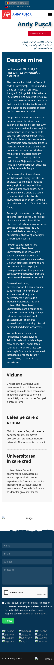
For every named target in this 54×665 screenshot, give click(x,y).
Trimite (8, 620)
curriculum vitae (38, 34)
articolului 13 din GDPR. (35, 613)
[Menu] (50, 14)
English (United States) (19, 6)
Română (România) (18, 2)
